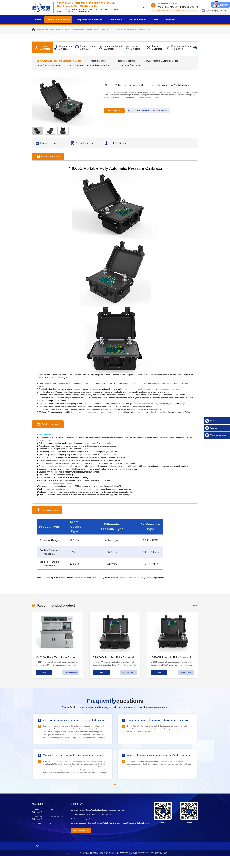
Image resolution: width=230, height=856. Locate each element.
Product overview (49, 143)
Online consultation (80, 831)
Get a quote (114, 110)
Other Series (115, 19)
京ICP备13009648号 (120, 853)
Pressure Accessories (131, 65)
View (44, 672)
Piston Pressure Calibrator (48, 65)
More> (195, 605)
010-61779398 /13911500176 (150, 110)
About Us (170, 19)
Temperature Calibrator (88, 19)
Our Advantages (137, 19)
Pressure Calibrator (58, 19)
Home (38, 19)
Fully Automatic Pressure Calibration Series (58, 61)
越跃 (165, 853)
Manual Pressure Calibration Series (161, 61)
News (155, 19)
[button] (90, 101)
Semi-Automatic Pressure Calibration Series (90, 65)
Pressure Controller (99, 61)
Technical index (118, 143)
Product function (84, 143)
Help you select (71, 672)
